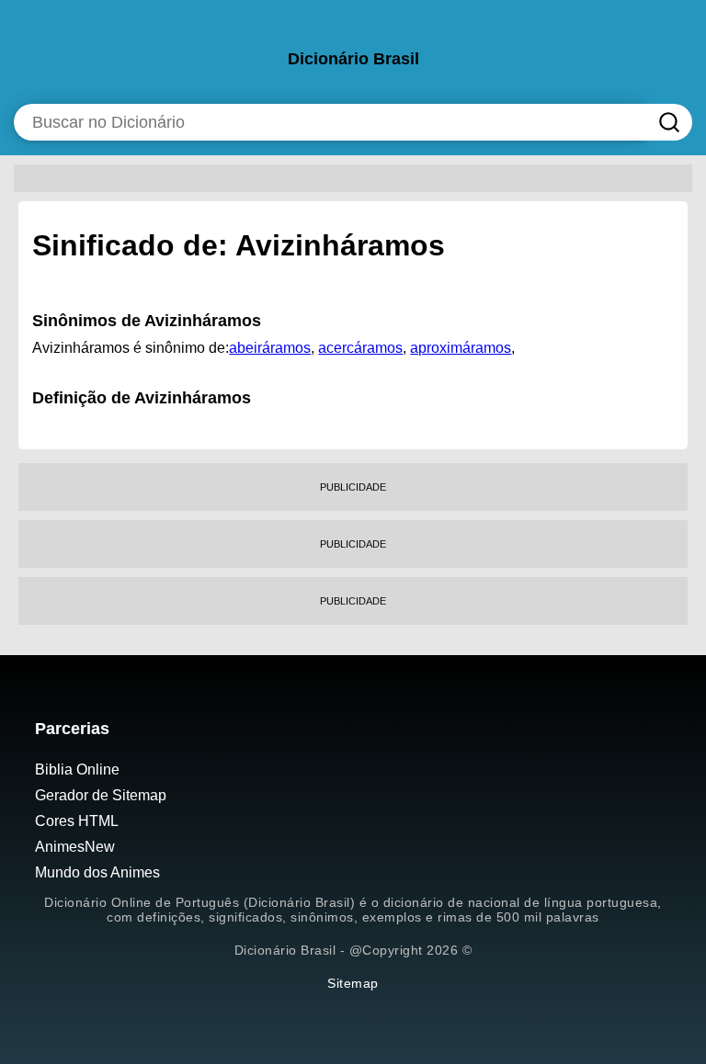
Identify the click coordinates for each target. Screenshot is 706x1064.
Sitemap (353, 983)
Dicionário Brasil (353, 59)
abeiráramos (270, 348)
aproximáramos (460, 348)
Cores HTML (77, 821)
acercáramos (360, 348)
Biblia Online (77, 769)
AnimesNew (75, 847)
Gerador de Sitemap (100, 795)
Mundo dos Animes (97, 872)
